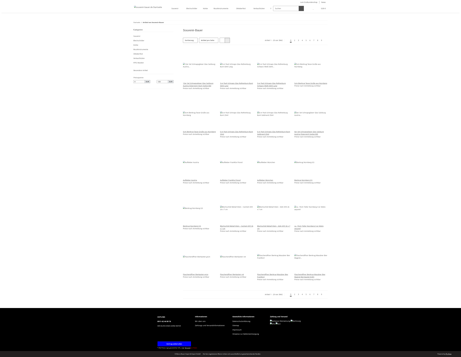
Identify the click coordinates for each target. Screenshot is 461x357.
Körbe (135, 45)
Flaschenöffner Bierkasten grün (195, 274)
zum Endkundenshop (308, 2)
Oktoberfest (138, 54)
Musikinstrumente (140, 49)
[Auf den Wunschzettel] (212, 52)
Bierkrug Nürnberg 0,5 (303, 180)
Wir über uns (200, 321)
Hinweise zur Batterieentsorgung (245, 334)
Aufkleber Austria (190, 180)
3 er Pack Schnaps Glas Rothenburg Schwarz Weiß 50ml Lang (271, 84)
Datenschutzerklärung (241, 321)
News (323, 2)
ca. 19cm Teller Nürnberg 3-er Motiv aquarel (309, 227)
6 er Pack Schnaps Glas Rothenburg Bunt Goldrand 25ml (273, 133)
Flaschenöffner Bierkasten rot (232, 274)
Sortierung (189, 40)
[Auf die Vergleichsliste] (206, 52)
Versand (187, 348)
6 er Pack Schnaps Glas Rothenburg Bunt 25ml (236, 133)
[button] (308, 8)
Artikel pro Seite (207, 40)
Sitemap (235, 325)
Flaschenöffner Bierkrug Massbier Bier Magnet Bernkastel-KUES (309, 275)
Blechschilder (138, 40)
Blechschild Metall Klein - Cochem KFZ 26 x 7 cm (236, 227)
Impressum (237, 330)
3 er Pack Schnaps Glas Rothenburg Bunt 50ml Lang (236, 84)
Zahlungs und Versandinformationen (210, 325)
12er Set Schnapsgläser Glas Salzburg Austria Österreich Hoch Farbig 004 (198, 84)
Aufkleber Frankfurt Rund (230, 180)
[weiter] (325, 40)
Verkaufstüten (139, 58)
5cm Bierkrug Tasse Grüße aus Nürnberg (310, 83)
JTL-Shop (448, 354)
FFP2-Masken (138, 63)
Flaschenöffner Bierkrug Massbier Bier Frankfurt (272, 275)
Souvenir (136, 36)
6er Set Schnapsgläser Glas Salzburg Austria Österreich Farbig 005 (309, 133)
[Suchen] (301, 8)
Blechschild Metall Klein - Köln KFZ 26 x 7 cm (273, 227)
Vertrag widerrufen (174, 344)
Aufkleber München (265, 180)
